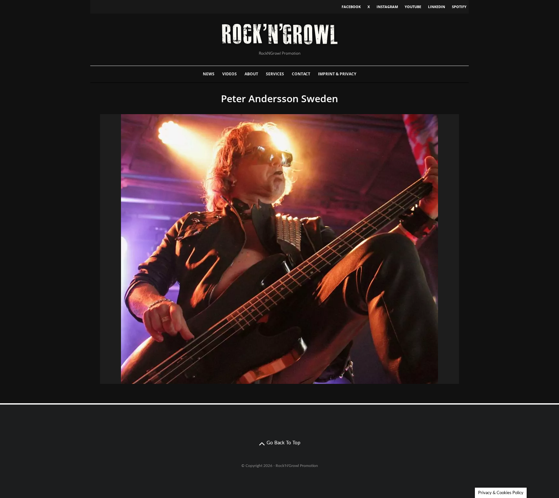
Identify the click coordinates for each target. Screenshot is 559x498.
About (251, 74)
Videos (229, 74)
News (208, 74)
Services (275, 74)
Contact (301, 74)
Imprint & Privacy (337, 74)
